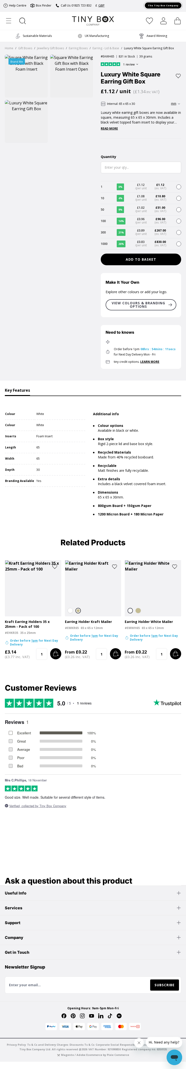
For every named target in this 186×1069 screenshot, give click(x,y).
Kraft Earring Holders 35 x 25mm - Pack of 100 (27, 624)
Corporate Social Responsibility (118, 1044)
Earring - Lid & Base (106, 48)
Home (9, 48)
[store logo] (93, 21)
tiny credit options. (136, 362)
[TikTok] (110, 1016)
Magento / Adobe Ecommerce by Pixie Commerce (95, 1055)
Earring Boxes (78, 48)
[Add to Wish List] (178, 76)
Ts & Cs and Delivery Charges (47, 1044)
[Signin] (163, 21)
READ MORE (109, 129)
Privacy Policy (16, 1044)
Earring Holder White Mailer (149, 621)
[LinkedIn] (101, 1016)
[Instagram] (82, 1016)
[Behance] (119, 1016)
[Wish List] (149, 21)
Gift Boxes (25, 48)
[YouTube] (91, 1016)
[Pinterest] (73, 1016)
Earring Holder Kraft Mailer (88, 621)
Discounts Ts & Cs (82, 1044)
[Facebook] (64, 1016)
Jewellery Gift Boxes (50, 48)
